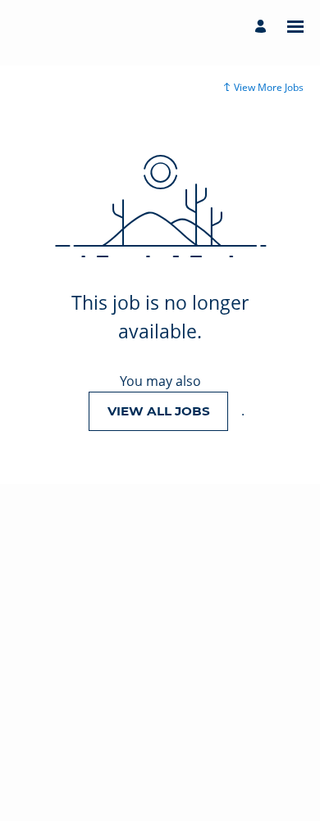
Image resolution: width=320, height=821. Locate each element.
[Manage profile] (263, 26)
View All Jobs (158, 411)
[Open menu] (295, 26)
